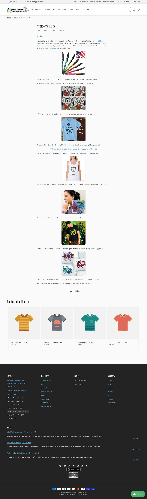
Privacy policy (73, 494)
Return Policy (45, 399)
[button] (36, 9)
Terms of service (83, 494)
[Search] (128, 9)
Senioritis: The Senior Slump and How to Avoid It (23, 453)
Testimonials (112, 403)
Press (109, 395)
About (110, 380)
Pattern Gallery (79, 384)
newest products (55, 46)
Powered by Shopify (80, 492)
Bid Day (53, 48)
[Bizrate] (144, 498)
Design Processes (80, 380)
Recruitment (45, 48)
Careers (110, 388)
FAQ (42, 384)
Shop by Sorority (108, 2)
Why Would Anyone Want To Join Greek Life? (21, 432)
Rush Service (45, 403)
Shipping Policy (46, 406)
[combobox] (106, 9)
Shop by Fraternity (123, 2)
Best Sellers (84, 2)
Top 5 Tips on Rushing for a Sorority (19, 442)
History (110, 392)
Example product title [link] (20, 342)
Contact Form (11, 394)
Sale (75, 2)
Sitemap (110, 399)
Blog (109, 384)
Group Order (136, 2)
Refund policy (64, 494)
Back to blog (75, 291)
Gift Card (44, 388)
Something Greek (70, 492)
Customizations (95, 2)
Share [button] (41, 36)
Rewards (43, 395)
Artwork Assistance (47, 380)
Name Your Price (46, 392)
